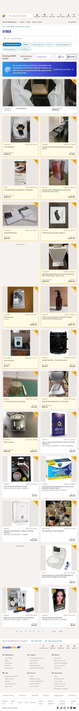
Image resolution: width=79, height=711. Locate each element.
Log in (74, 16)
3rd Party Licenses (59, 684)
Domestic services (35, 679)
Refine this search (13, 44)
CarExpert (46, 695)
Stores (22, 22)
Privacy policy (41, 702)
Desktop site (4, 702)
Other (28, 26)
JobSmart (8, 681)
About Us (13, 702)
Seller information (59, 686)
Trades (32, 676)
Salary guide (8, 686)
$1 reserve (8, 665)
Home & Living (9, 668)
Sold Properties (34, 660)
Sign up (68, 16)
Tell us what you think (55, 641)
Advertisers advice (10, 684)
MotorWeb (35, 695)
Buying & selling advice (60, 663)
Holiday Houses (58, 695)
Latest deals (8, 658)
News (26, 702)
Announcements (59, 679)
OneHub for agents (35, 665)
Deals (28, 22)
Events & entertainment (37, 681)
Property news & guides (36, 658)
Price (49, 44)
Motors (56, 655)
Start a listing (43, 648)
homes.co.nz (23, 695)
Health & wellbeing (35, 684)
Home (4, 26)
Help (55, 676)
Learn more (38, 641)
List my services (34, 686)
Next (61, 631)
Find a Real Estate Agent (37, 668)
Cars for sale (58, 658)
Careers (20, 702)
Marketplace (11, 26)
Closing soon (8, 663)
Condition (24, 49)
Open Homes (33, 663)
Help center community (61, 689)
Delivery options (10, 49)
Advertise (33, 702)
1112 (54, 631)
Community (58, 673)
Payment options (62, 44)
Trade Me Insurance (8, 695)
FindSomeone (73, 695)
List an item (72, 22)
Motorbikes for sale (60, 660)
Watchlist (52, 648)
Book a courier (37, 22)
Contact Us (73, 702)
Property (32, 655)
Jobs (6, 673)
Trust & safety (58, 681)
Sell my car (57, 668)
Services (32, 673)
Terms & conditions (51, 702)
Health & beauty (21, 26)
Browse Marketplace (9, 22)
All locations (38, 44)
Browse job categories (11, 676)
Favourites (61, 648)
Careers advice (9, 679)
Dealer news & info (59, 665)
